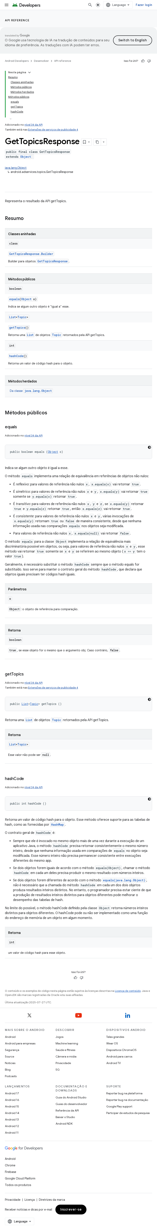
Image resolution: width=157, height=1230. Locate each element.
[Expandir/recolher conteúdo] (29, 72)
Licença (30, 1199)
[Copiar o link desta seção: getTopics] (28, 674)
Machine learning (67, 1043)
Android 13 (12, 1119)
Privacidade (63, 1063)
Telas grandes (115, 1037)
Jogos (59, 1037)
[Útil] (143, 61)
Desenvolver (41, 61)
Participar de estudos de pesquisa (128, 1113)
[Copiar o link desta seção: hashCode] (28, 779)
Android (10, 1037)
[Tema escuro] (149, 447)
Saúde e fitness (65, 1050)
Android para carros (119, 1056)
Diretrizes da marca (52, 1199)
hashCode (16, 356)
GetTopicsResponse (52, 261)
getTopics (17, 327)
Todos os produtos (18, 1185)
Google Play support (119, 1106)
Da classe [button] (31, 391)
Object (25, 157)
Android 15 (12, 1106)
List (12, 317)
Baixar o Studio (65, 1117)
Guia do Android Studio (71, 1097)
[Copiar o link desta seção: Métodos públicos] (51, 413)
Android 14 (12, 1113)
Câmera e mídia (66, 1056)
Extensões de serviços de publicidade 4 (53, 129)
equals (14, 299)
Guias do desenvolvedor (71, 1104)
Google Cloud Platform (20, 1178)
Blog (8, 1069)
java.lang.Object (16, 168)
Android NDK (64, 1123)
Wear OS (112, 1043)
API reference (17, 20)
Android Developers (17, 61)
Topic (22, 317)
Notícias (10, 1063)
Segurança (12, 1050)
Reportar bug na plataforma (124, 1093)
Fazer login (144, 5)
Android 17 (12, 1093)
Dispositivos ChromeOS (121, 1050)
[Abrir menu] (6, 5)
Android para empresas (20, 1043)
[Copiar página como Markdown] (97, 142)
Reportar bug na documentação (127, 1100)
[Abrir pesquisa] (90, 4)
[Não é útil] (149, 61)
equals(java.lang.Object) (124, 880)
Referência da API (67, 1110)
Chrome (10, 1165)
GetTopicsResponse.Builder (31, 254)
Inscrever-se (71, 1209)
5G (58, 1069)
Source (9, 1056)
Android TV (113, 1063)
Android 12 (12, 1126)
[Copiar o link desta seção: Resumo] (28, 218)
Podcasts (11, 1076)
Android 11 (12, 1132)
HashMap (57, 824)
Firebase (10, 1172)
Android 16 (12, 1100)
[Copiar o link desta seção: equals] (21, 427)
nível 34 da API (34, 124)
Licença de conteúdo (128, 991)
